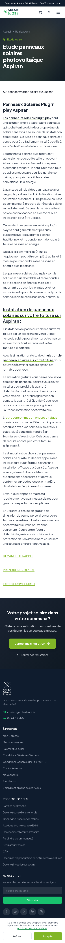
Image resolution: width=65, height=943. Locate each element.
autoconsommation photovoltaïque (31, 417)
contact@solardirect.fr (21, 712)
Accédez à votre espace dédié (20, 825)
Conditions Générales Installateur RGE (25, 761)
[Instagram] (41, 911)
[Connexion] (49, 12)
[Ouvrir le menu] (58, 12)
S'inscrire (32, 900)
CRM (5, 851)
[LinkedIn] (32, 911)
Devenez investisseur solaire (19, 864)
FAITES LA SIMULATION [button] (19, 584)
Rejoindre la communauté (18, 838)
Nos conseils (10, 774)
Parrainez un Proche (14, 805)
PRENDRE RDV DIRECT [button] (18, 570)
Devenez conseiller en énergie (20, 812)
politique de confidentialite (32, 928)
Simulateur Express (14, 845)
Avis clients (9, 781)
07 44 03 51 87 (15, 718)
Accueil (7, 31)
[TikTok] (15, 911)
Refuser (17, 936)
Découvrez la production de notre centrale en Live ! (32, 858)
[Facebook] (6, 911)
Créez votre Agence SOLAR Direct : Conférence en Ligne (32, 3)
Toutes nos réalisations (34, 654)
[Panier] (40, 12)
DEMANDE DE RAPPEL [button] (18, 556)
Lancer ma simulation (30, 643)
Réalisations (22, 31)
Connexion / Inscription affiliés (21, 818)
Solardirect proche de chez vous (22, 787)
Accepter (47, 936)
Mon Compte (11, 735)
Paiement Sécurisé (14, 748)
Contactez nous (12, 768)
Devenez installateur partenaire (21, 832)
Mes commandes (13, 742)
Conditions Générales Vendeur (21, 755)
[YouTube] (23, 911)
